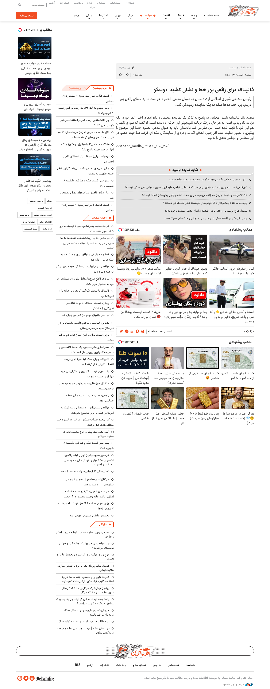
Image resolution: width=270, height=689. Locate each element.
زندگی (89, 15)
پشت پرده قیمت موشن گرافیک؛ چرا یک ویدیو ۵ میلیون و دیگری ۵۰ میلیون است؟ (85, 601)
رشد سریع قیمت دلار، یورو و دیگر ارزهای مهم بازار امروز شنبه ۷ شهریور (87, 374)
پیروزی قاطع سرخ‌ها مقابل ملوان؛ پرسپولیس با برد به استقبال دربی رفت (85, 281)
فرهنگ (180, 15)
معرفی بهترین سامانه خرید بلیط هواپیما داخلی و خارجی (85, 534)
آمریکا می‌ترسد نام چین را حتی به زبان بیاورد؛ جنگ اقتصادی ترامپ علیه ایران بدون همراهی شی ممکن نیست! (186, 187)
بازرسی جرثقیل (35, 201)
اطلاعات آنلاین (243, 10)
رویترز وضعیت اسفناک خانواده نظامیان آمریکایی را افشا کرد (90, 306)
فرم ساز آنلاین (45, 208)
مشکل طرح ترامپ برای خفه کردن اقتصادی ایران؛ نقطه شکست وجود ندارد (206, 210)
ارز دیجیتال (46, 229)
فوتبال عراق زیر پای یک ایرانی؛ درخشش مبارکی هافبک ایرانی (85, 567)
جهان (118, 15)
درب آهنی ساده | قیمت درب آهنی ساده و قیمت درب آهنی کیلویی (85, 630)
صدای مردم (90, 5)
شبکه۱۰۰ (130, 3)
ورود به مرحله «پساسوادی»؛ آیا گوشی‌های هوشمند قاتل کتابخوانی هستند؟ (205, 203)
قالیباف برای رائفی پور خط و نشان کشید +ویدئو (204, 90)
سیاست (148, 15)
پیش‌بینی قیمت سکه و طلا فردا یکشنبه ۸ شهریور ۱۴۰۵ (88, 183)
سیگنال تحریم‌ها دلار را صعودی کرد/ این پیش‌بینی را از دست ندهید (89, 482)
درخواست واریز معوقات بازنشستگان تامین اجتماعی (88, 159)
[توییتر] (25, 678)
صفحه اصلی (245, 68)
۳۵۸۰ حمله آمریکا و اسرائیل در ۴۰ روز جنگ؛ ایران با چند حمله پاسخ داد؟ (87, 147)
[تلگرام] (19, 678)
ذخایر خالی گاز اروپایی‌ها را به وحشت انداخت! (84, 471)
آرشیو (52, 3)
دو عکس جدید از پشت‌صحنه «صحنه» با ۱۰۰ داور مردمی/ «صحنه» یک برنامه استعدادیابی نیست (87, 243)
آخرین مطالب (99, 218)
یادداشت (78, 3)
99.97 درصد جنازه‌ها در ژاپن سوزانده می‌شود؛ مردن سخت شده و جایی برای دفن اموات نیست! (194, 195)
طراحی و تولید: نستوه (234, 684)
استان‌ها (103, 15)
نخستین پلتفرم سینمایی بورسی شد (89, 515)
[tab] (102, 88)
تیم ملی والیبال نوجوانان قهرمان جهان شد (85, 315)
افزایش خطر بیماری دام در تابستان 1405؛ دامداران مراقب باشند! (89, 612)
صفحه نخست (211, 15)
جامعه (194, 15)
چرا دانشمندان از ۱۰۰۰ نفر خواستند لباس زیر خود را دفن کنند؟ (87, 123)
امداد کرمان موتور (43, 215)
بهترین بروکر (28, 222)
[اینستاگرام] (32, 678)
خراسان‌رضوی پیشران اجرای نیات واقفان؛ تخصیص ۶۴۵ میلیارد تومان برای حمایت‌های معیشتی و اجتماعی (89, 460)
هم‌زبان (101, 3)
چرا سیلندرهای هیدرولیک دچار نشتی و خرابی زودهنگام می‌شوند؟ (86, 545)
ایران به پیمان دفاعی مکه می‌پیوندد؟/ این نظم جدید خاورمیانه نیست (208, 179)
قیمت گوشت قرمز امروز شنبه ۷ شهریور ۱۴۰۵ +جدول (87, 207)
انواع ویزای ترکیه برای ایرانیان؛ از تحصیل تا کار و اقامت (85, 556)
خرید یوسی (24, 215)
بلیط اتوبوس (30, 229)
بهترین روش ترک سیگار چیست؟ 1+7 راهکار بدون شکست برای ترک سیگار (88, 590)
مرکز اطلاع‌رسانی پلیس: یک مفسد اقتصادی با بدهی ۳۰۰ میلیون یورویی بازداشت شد (86, 350)
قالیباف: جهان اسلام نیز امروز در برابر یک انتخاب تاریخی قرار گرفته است (89, 362)
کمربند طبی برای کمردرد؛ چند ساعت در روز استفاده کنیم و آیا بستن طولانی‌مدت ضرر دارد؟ (88, 579)
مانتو (49, 201)
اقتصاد (166, 15)
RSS (77, 665)
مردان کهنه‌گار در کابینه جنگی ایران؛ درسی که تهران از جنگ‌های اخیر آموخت (206, 218)
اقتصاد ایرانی (45, 222)
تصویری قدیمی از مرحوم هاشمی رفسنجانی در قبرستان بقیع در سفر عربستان (86, 325)
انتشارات (64, 3)
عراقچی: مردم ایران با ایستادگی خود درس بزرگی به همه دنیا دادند (85, 269)
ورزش (130, 15)
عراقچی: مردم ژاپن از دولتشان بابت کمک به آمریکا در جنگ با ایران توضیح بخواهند (87, 410)
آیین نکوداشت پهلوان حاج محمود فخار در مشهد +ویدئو (88, 434)
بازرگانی (103, 524)
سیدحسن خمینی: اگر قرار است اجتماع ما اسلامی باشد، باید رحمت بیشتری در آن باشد (89, 494)
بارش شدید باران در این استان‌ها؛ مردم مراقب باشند (86, 337)
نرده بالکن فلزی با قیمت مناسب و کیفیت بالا (84, 621)
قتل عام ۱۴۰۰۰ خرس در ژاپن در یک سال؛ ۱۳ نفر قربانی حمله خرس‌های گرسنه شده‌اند (86, 135)
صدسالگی (115, 3)
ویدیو (76, 15)
